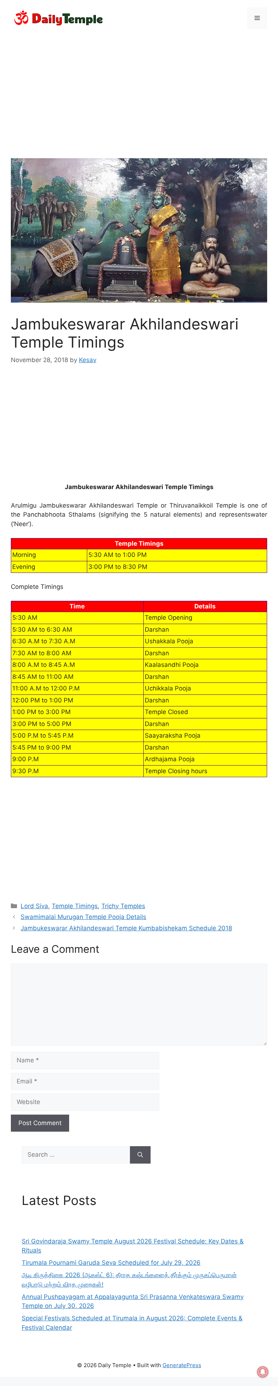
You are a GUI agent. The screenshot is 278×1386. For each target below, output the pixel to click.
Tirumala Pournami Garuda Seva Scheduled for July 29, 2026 (111, 1262)
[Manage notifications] (263, 1372)
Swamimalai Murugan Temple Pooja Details (83, 916)
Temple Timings (75, 906)
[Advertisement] (139, 89)
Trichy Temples (123, 906)
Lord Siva (34, 906)
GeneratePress (182, 1365)
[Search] (140, 1155)
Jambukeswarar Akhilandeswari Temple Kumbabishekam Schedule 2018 (126, 928)
